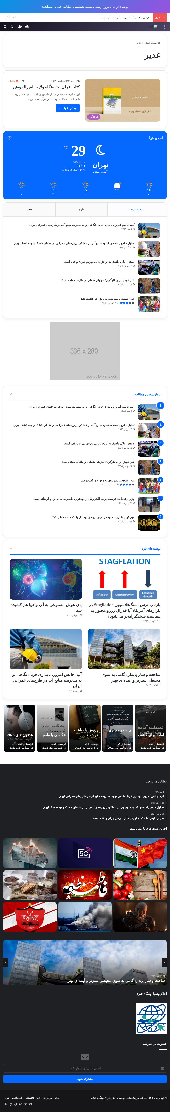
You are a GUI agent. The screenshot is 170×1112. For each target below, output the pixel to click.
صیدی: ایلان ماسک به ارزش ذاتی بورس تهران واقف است (99, 261)
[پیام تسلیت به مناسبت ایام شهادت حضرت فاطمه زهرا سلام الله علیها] (85, 885)
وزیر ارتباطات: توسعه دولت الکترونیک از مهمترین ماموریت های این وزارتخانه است (84, 498)
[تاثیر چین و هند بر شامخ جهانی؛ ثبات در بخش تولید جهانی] (140, 853)
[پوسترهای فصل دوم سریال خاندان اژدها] (140, 917)
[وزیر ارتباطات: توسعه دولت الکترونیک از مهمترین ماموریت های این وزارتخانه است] (149, 504)
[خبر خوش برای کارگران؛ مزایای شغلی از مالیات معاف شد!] (149, 286)
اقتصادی (29, 1097)
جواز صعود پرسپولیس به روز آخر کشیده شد (108, 298)
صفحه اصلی (151, 42)
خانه (57, 1097)
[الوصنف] (151, 26)
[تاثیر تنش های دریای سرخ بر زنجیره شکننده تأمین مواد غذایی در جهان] (85, 917)
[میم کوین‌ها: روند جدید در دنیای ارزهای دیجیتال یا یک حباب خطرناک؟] (149, 523)
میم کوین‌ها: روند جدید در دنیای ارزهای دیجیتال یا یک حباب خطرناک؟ (93, 517)
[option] (85, 962)
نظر (29, 209)
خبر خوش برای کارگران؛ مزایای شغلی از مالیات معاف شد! (98, 280)
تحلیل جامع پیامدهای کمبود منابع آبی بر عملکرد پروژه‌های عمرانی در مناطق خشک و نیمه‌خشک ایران (74, 243)
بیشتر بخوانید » (68, 108)
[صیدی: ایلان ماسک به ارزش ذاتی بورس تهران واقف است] (149, 267)
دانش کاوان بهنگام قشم (104, 1097)
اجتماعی (17, 1097)
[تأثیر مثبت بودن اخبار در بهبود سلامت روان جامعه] (30, 853)
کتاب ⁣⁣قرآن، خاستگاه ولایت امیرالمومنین (45, 87)
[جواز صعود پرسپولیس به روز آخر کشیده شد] (149, 304)
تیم (38, 1097)
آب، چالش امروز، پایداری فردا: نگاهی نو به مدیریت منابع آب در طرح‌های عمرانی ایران (82, 224)
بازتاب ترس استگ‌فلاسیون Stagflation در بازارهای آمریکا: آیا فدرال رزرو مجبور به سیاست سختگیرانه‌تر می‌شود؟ (124, 610)
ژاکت (74, 81)
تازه (81, 209)
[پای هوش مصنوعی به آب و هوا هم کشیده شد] (46, 579)
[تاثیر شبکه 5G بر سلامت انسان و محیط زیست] (85, 853)
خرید (7, 1097)
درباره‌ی (47, 1097)
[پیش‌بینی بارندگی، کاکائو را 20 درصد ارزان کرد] (30, 885)
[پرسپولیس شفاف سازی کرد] (30, 917)
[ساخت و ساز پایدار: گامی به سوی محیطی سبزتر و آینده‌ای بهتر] (124, 649)
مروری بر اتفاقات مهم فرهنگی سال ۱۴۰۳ (128, 17)
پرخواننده (137, 209)
